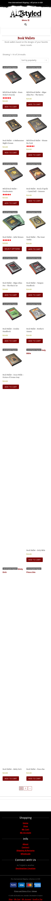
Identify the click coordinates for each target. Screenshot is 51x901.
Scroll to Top (37, 899)
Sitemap (34, 891)
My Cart (25, 829)
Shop (25, 826)
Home (25, 823)
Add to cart (11, 106)
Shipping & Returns (25, 850)
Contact (25, 847)
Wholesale (25, 854)
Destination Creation (25, 868)
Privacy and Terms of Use (22, 891)
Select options (12, 249)
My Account (25, 832)
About (25, 844)
